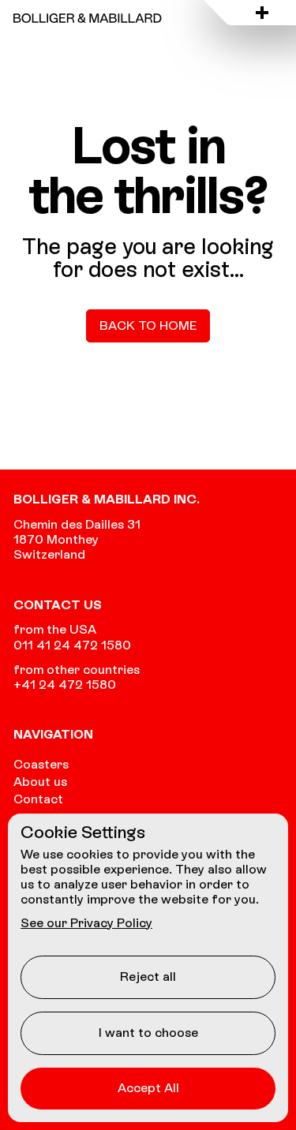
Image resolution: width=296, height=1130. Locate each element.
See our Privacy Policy (86, 922)
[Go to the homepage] (87, 18)
